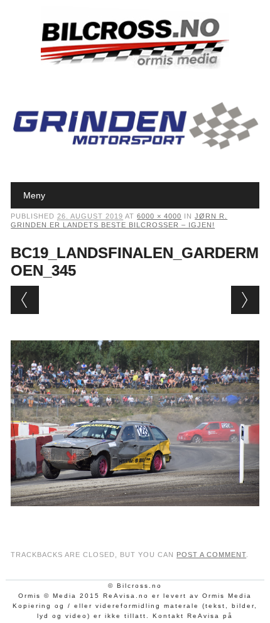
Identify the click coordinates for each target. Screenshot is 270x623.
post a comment (211, 554)
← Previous (25, 300)
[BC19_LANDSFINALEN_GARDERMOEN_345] (135, 518)
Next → (245, 300)
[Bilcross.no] (135, 66)
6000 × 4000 (159, 216)
